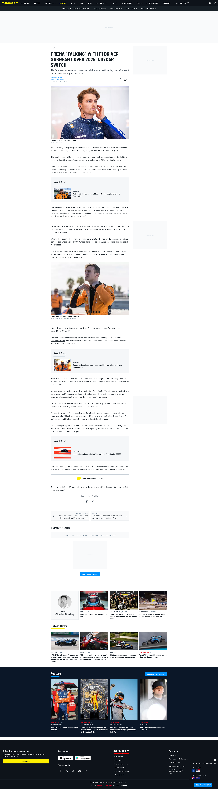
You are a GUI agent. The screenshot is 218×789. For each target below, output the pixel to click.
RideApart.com (119, 775)
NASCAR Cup (49, 3)
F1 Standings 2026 (116, 9)
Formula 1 (24, 3)
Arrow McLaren (57, 172)
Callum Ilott (92, 239)
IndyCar (62, 3)
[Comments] (126, 79)
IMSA (81, 3)
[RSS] (86, 770)
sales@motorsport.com (177, 766)
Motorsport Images (70, 318)
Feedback (172, 755)
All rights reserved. (120, 785)
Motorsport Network (104, 785)
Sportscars (127, 3)
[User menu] (215, 3)
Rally (114, 3)
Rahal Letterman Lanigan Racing (96, 381)
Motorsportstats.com (121, 771)
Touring (166, 3)
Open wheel (102, 3)
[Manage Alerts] (93, 501)
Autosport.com (119, 767)
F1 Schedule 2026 (100, 9)
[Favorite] (120, 79)
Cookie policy (110, 782)
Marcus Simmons (57, 80)
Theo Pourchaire (85, 172)
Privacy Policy (121, 782)
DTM (90, 3)
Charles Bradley (57, 77)
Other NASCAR (152, 3)
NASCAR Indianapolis (148, 9)
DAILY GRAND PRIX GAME (81, 9)
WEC (73, 3)
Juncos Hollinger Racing (89, 241)
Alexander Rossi (58, 340)
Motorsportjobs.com (121, 764)
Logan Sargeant (71, 150)
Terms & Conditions (97, 782)
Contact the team (175, 762)
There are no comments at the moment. (90, 535)
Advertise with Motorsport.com (180, 759)
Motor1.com (117, 760)
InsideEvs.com (118, 757)
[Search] (210, 3)
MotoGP (37, 3)
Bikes (139, 3)
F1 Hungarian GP (131, 9)
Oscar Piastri (102, 169)
